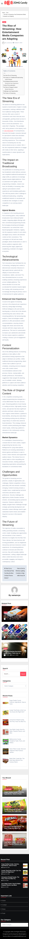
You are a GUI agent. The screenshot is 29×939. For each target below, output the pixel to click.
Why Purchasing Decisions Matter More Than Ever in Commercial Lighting (12, 653)
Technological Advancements (10, 81)
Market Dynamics (9, 89)
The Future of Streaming (9, 93)
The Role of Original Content (10, 87)
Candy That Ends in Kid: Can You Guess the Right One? (13, 810)
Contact (4, 905)
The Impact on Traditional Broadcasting (13, 77)
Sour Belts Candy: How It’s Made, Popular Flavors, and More (13, 843)
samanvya (9, 42)
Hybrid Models (8, 79)
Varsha (8, 637)
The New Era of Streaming (10, 75)
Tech (4, 22)
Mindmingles (22, 934)
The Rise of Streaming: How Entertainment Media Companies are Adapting (13, 32)
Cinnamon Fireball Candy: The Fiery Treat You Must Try (14, 827)
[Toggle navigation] (2, 3)
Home (4, 900)
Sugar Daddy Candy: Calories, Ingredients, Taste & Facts (14, 793)
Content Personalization (9, 85)
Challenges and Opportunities (10, 91)
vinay (7, 618)
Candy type (8, 789)
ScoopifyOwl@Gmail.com (19, 936)
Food (3, 913)
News (3, 909)
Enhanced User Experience (11, 83)
